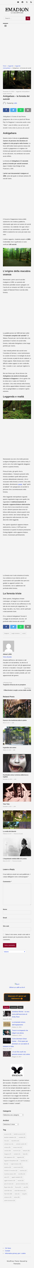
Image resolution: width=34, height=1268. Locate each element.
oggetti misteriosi (9, 1180)
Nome (5, 909)
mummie (23, 1170)
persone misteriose (22, 1184)
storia (17, 1194)
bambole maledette (10, 1137)
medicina (7, 1167)
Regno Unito (8, 1187)
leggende (20, 1157)
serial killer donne (19, 1190)
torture (16, 1197)
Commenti (13, 1007)
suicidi (23, 633)
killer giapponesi (9, 1157)
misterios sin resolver (10, 1170)
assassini (7, 1134)
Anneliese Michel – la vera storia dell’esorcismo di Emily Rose (20, 1014)
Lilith (15, 103)
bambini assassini (19, 1134)
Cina (6, 1140)
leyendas (24, 1160)
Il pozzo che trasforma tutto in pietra (15, 720)
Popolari (6, 1007)
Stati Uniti (8, 1194)
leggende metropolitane (22, 91)
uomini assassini (9, 1200)
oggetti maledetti (17, 1177)
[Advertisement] (17, 45)
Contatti (7, 1251)
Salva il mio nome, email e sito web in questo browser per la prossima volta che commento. (16, 937)
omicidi (20, 1180)
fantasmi (26, 1150)
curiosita (7, 1150)
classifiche (15, 1140)
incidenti (17, 1154)
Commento (7, 881)
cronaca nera (17, 1147)
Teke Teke (6, 804)
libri (6, 1164)
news (6, 1177)
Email (5, 918)
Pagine (20, 1007)
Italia (25, 1154)
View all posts (7, 657)
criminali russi (8, 1144)
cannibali (22, 1137)
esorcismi (16, 1150)
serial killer (8, 1190)
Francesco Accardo (18, 833)
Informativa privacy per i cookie (15, 1253)
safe (25, 1187)
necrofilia (21, 1174)
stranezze (7, 1197)
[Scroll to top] (31, 1265)
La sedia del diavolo (9, 831)
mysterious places (10, 1174)
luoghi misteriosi (7, 93)
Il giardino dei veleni (9, 747)
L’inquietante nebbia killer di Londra (15, 858)
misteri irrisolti (18, 1167)
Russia (18, 1187)
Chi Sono (8, 1248)
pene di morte (8, 1184)
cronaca (7, 1147)
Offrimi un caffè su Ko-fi (17, 987)
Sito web (6, 926)
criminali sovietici (21, 1144)
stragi (24, 1194)
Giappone (6, 633)
